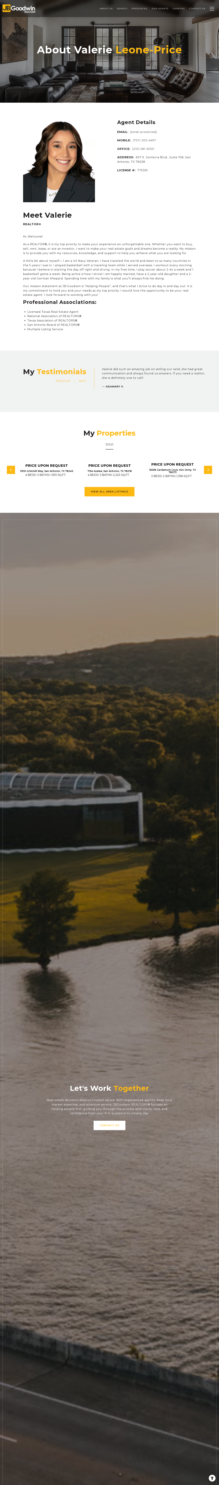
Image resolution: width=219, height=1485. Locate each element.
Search (122, 8)
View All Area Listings (109, 491)
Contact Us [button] (109, 1125)
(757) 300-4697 (144, 140)
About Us (106, 8)
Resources (139, 8)
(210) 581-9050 (143, 149)
